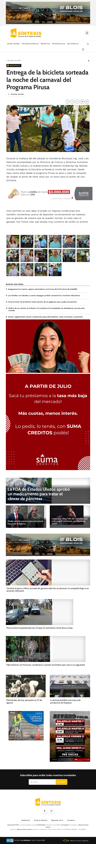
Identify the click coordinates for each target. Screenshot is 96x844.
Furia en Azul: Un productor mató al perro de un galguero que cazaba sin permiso (42, 302)
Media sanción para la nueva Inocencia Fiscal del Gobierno (25, 522)
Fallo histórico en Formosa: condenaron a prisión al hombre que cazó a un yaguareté (45, 665)
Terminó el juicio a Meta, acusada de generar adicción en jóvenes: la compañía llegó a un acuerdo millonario (47, 589)
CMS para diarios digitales (79, 841)
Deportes (45, 44)
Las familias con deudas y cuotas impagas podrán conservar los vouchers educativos (44, 295)
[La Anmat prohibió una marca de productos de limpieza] (70, 686)
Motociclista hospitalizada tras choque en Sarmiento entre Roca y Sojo (39, 628)
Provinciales (58, 44)
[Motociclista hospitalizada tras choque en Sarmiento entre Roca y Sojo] (39, 612)
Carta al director (40, 820)
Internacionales (30, 44)
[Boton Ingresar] (87, 33)
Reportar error (57, 820)
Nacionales (73, 44)
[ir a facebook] (44, 811)
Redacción (26, 820)
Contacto (71, 820)
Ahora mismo (13, 44)
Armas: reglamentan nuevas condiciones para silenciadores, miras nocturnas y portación (45, 317)
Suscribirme (61, 782)
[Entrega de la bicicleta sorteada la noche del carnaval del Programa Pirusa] (12, 241)
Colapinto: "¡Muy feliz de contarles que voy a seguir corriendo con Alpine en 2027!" (70, 521)
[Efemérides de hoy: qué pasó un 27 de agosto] (26, 686)
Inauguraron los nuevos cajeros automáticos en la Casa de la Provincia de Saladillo (42, 289)
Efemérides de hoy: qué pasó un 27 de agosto (24, 701)
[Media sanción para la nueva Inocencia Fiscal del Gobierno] (26, 516)
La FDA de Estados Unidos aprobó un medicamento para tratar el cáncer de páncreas (39, 494)
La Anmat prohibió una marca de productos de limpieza (65, 701)
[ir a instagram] (51, 811)
